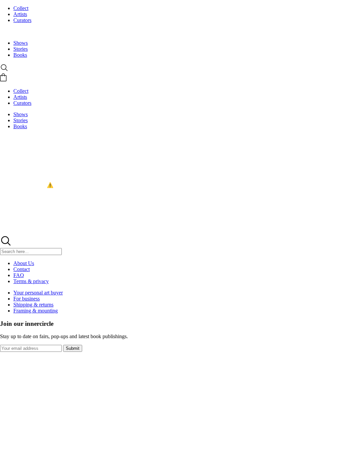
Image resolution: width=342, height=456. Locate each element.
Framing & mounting (35, 310)
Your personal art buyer (38, 292)
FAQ (18, 275)
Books (20, 55)
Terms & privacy (31, 281)
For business (26, 298)
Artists (20, 14)
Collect (20, 8)
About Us (23, 263)
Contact (21, 269)
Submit (72, 348)
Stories (20, 49)
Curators (22, 20)
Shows (20, 43)
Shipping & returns (33, 304)
